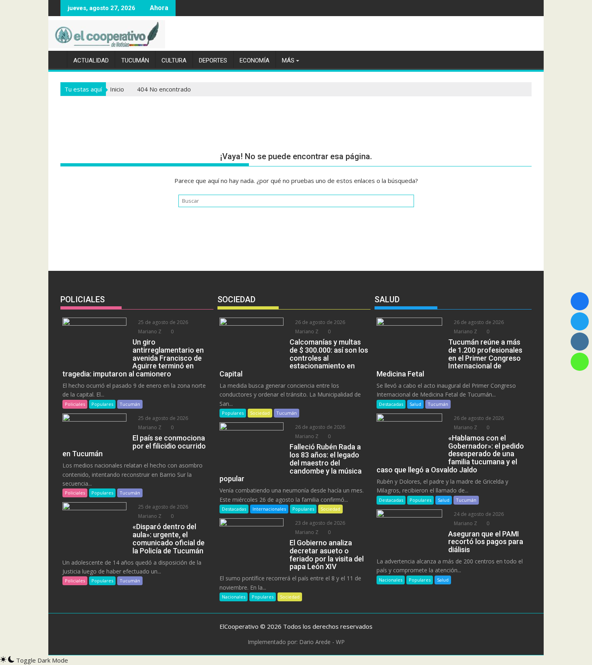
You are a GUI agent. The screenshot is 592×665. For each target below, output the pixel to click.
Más (288, 60)
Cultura (173, 60)
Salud (415, 404)
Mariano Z (149, 331)
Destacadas (234, 509)
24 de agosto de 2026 (478, 514)
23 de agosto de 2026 (319, 523)
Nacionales (233, 597)
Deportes (213, 60)
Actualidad (91, 60)
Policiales (75, 404)
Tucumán (135, 60)
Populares (102, 404)
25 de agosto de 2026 (162, 322)
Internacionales (269, 509)
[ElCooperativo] (56, 59)
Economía (254, 60)
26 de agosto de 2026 (319, 322)
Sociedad (260, 413)
